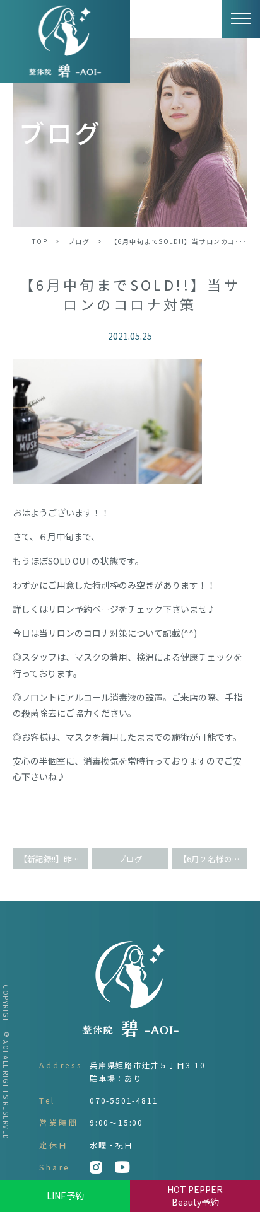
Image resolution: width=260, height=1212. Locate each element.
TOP (40, 241)
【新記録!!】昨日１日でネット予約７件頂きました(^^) (53, 859)
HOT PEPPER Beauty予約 (195, 1195)
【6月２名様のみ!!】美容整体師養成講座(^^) (213, 859)
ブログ (79, 241)
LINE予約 (65, 1195)
